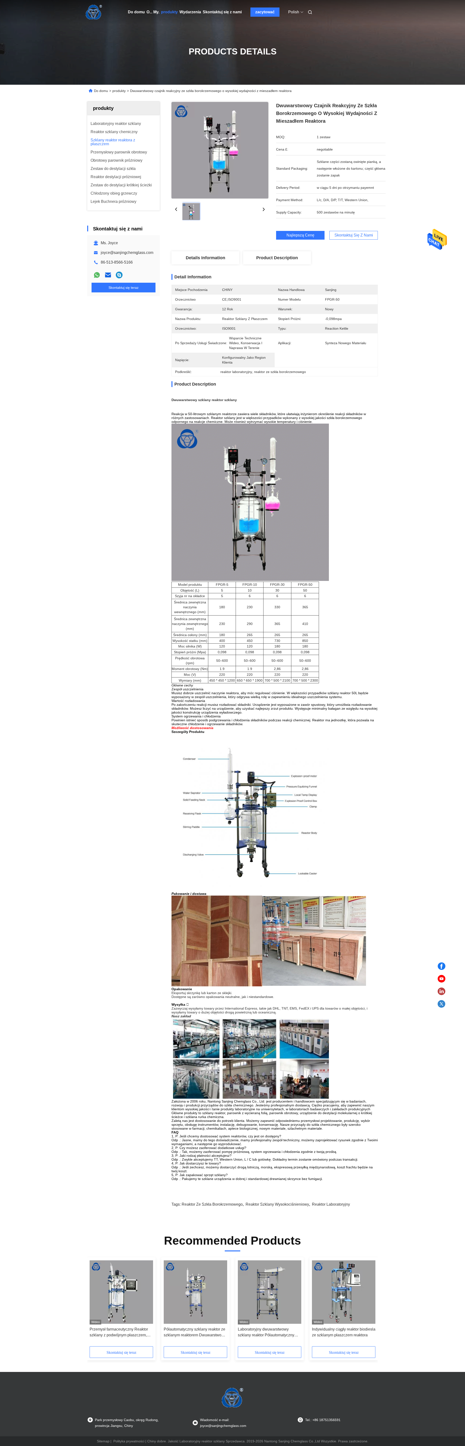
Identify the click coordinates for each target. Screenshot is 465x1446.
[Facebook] (441, 966)
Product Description (277, 257)
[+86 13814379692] (119, 275)
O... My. (153, 12)
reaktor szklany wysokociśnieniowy (277, 1204)
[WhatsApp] (97, 275)
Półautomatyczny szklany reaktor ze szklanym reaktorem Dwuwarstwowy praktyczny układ (195, 1332)
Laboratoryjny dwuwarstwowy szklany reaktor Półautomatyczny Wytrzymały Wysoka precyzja (266, 1332)
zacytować (265, 12)
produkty (169, 12)
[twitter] (441, 1004)
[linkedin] (441, 991)
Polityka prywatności (128, 1441)
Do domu (136, 12)
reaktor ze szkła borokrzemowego (212, 1204)
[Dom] (93, 12)
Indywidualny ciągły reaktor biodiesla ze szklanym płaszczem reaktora (343, 1332)
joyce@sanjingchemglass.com (127, 253)
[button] (96, 1303)
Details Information (205, 257)
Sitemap (103, 1441)
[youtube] (441, 978)
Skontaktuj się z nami (222, 12)
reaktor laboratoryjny (331, 1204)
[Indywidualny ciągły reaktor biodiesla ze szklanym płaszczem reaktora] (343, 1292)
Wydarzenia (190, 12)
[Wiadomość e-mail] (108, 275)
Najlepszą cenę (300, 235)
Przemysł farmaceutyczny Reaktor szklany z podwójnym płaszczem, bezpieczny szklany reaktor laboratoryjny (119, 1332)
